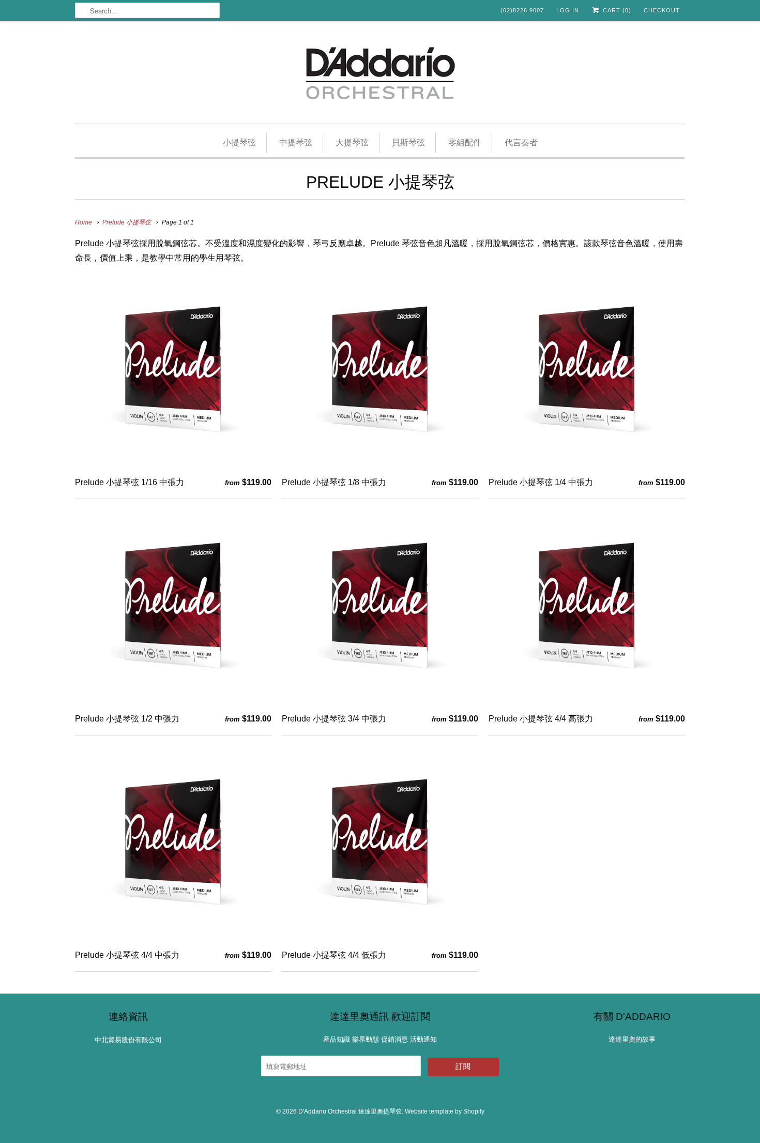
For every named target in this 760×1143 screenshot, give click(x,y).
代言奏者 (521, 142)
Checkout (662, 10)
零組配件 (464, 142)
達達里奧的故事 (632, 1039)
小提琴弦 (239, 142)
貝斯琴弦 (408, 142)
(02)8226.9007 (522, 10)
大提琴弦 (352, 142)
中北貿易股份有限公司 (128, 1040)
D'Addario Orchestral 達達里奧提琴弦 (350, 1111)
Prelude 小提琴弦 (380, 182)
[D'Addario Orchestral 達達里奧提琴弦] (380, 74)
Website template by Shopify (444, 1111)
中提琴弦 (295, 142)
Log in (567, 10)
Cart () (616, 10)
